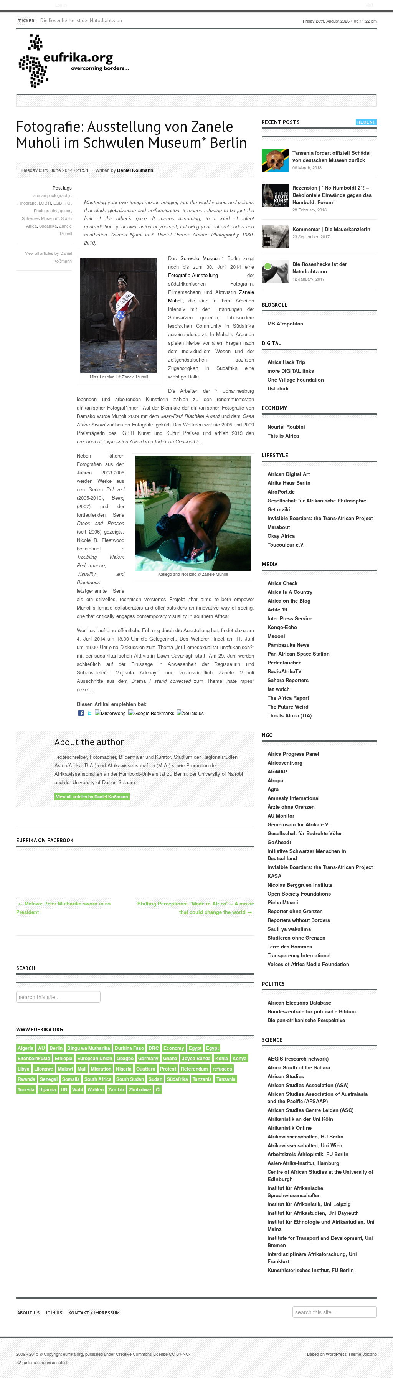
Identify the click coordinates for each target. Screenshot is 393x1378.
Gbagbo (125, 1058)
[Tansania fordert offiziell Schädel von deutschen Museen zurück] (275, 159)
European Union (94, 1058)
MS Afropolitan (285, 323)
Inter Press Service (290, 618)
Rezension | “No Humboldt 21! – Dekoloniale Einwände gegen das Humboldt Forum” (332, 195)
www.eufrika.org (29, 6)
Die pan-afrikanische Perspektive (306, 1020)
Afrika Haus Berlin (289, 482)
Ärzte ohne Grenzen (291, 806)
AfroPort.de (281, 491)
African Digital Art (289, 474)
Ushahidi (278, 388)
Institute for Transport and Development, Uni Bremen (320, 1241)
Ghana (170, 1058)
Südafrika (48, 226)
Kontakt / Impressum (94, 1312)
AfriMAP (277, 771)
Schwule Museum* (202, 258)
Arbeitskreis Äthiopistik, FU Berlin (308, 1154)
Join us (54, 1312)
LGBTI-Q (62, 203)
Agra (273, 789)
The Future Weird (288, 706)
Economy (173, 1047)
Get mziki (279, 509)
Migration (101, 1068)
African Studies (286, 1076)
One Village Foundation (296, 379)
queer (65, 210)
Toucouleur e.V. (286, 544)
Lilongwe (43, 1068)
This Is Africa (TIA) (290, 715)
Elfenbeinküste (34, 1058)
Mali (82, 1068)
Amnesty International (294, 797)
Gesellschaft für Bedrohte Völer (305, 833)
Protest (168, 1068)
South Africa (98, 1079)
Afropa (275, 780)
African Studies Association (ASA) (308, 1085)
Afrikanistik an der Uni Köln (300, 1118)
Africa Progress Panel (293, 753)
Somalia (71, 1079)
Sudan (155, 1079)
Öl (158, 1089)
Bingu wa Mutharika (88, 1047)
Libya (24, 1068)
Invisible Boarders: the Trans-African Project (320, 518)
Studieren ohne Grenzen (296, 937)
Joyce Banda (196, 1058)
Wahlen (96, 1089)
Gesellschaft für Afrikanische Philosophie (317, 500)
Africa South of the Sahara (299, 1067)
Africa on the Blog (289, 600)
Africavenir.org (285, 762)
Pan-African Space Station (299, 653)
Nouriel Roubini (286, 426)
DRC (154, 1047)
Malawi (65, 1068)
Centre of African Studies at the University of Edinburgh (320, 1175)
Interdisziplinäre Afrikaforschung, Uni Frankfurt (312, 1257)
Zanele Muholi (65, 229)
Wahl (77, 1089)
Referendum (194, 1068)
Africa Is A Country (290, 591)
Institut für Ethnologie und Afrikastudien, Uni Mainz (321, 1225)
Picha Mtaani (283, 902)
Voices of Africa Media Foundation (308, 964)
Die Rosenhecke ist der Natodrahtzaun (81, 20)
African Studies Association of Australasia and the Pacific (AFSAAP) (318, 1097)
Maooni (276, 635)
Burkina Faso (129, 1047)
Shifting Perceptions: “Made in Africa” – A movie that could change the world (195, 907)
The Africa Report (288, 697)
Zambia (116, 1089)
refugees (222, 1068)
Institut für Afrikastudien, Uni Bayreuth (313, 1212)
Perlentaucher (284, 662)
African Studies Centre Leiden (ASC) (310, 1110)
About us (28, 1312)
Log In (61, 5)
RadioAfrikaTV (285, 671)
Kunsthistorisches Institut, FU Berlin (311, 1270)
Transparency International (299, 955)
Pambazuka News (288, 644)
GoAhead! (279, 842)
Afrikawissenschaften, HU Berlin (305, 1136)
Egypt (195, 1047)
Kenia (221, 1058)
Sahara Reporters (288, 680)
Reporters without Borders (299, 920)
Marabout (279, 526)
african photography (52, 195)
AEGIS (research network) (298, 1058)
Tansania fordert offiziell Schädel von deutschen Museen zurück (331, 156)
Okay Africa (281, 535)
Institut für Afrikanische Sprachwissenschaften (295, 1191)
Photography (46, 210)
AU (41, 1047)
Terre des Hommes (290, 946)
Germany (148, 1058)
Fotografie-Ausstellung (193, 275)
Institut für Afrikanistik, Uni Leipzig (309, 1204)
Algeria (25, 1047)
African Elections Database (299, 1002)
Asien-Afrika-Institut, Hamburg (303, 1163)
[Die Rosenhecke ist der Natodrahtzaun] (275, 271)
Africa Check (282, 583)
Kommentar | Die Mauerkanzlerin (331, 229)
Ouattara (145, 1068)
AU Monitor (281, 815)
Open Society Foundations (299, 893)
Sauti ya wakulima (289, 928)
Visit (369, 5)
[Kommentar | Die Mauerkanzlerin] (275, 236)
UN (64, 1089)
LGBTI (45, 203)
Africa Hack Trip (286, 361)
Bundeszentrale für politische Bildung (313, 1011)
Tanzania (202, 1079)
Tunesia (26, 1089)
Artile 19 (277, 609)
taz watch (279, 688)
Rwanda (26, 1079)
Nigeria (124, 1068)
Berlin (56, 1047)
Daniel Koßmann (135, 170)
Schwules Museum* (40, 218)
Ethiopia (64, 1058)
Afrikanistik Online (290, 1127)
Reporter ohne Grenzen (295, 911)
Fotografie (26, 203)
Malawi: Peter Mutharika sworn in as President (63, 907)
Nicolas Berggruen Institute (300, 884)
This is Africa (283, 435)
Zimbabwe (140, 1089)
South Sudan (130, 1079)
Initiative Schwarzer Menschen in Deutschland (307, 854)
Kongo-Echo (282, 627)
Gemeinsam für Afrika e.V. (299, 824)
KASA (274, 875)
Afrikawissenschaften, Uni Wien (305, 1145)
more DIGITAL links (291, 370)
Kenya (240, 1058)
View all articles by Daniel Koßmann (92, 797)
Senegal (49, 1079)
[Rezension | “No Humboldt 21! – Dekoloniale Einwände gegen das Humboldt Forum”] (275, 194)
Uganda (47, 1089)
